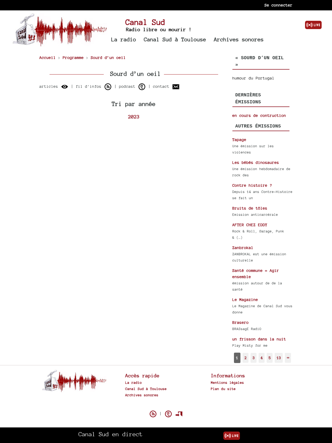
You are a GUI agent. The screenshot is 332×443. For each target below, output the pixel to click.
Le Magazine (245, 299)
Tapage (239, 139)
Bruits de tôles (249, 208)
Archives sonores (239, 39)
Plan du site (223, 389)
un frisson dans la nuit (259, 339)
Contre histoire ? (252, 185)
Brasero (240, 322)
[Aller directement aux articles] (64, 87)
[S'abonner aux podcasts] (168, 414)
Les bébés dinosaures (255, 162)
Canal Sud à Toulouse (175, 39)
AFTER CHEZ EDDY (249, 225)
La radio (123, 39)
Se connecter (279, 5)
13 (279, 357)
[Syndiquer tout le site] (153, 414)
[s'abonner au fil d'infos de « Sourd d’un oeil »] (108, 87)
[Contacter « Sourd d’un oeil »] (176, 87)
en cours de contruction (259, 115)
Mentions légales (227, 382)
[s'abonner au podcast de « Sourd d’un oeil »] (142, 87)
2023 (134, 116)
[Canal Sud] (59, 44)
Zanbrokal (242, 247)
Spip (166, 405)
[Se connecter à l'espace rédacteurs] (179, 414)
